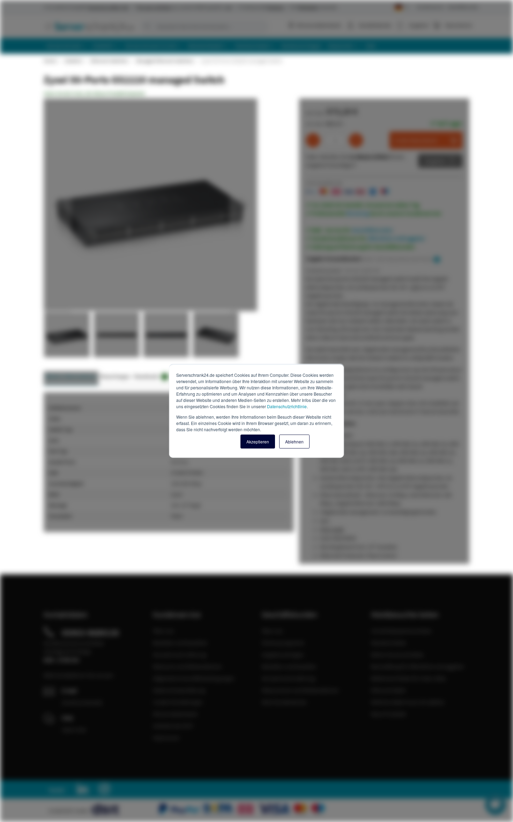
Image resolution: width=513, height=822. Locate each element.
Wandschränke (388, 642)
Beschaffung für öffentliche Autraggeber (417, 666)
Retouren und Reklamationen (187, 666)
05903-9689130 (90, 632)
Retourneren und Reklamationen (300, 690)
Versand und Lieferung (179, 654)
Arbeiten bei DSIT (173, 725)
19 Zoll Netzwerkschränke (401, 630)
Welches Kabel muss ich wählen (408, 701)
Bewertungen (115, 376)
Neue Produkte (388, 713)
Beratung (358, 213)
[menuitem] (67, 46)
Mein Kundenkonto (284, 701)
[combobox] (204, 26)
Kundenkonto (375, 25)
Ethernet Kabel (388, 690)
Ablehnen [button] (294, 441)
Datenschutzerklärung (179, 690)
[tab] (71, 378)
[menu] (259, 46)
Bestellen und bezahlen (180, 642)
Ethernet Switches (109, 61)
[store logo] (89, 26)
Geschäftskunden (463, 6)
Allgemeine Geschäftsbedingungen (194, 678)
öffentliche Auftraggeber (396, 238)
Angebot (435, 160)
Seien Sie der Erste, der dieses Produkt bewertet (94, 93)
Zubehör (73, 61)
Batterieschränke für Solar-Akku (408, 678)
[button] (58, 205)
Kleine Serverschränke (397, 654)
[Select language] (401, 7)
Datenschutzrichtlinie (287, 406)
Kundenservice (430, 6)
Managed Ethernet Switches (164, 61)
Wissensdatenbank (318, 25)
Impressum (166, 737)
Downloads (150, 376)
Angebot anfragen (283, 654)
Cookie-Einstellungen (178, 701)
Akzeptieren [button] (257, 441)
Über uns (163, 630)
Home (50, 61)
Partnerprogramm (283, 642)
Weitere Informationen (71, 376)
